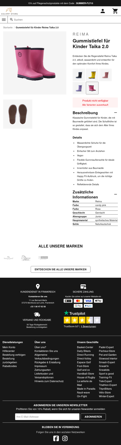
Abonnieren (93, 416)
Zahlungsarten (43, 370)
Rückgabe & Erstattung (47, 362)
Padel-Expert (106, 347)
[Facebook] (56, 438)
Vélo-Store (105, 392)
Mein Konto (9, 347)
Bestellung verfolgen (14, 354)
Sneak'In (104, 366)
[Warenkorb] (115, 11)
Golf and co (83, 370)
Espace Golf (84, 362)
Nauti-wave (83, 392)
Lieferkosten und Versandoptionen (44, 375)
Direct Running (85, 354)
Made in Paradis (86, 388)
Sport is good (106, 373)
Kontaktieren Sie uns (38, 296)
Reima (81, 33)
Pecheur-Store (107, 351)
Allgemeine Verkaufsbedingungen (47, 356)
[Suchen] (11, 19)
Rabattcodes (10, 366)
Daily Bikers (84, 351)
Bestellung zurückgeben (36, 327)
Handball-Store (85, 373)
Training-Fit (105, 377)
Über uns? (40, 347)
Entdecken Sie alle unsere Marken (60, 269)
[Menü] (4, 19)
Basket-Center (85, 347)
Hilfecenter (9, 351)
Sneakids (104, 370)
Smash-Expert (107, 362)
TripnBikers (105, 388)
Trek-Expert (105, 381)
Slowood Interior (108, 358)
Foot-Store (83, 366)
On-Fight (82, 396)
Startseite (8, 27)
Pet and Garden (108, 354)
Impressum (41, 366)
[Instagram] (65, 438)
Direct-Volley (84, 358)
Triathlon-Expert (108, 385)
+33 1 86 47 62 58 (38, 306)
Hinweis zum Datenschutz (49, 381)
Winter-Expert (106, 396)
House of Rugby (86, 377)
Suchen (18, 19)
